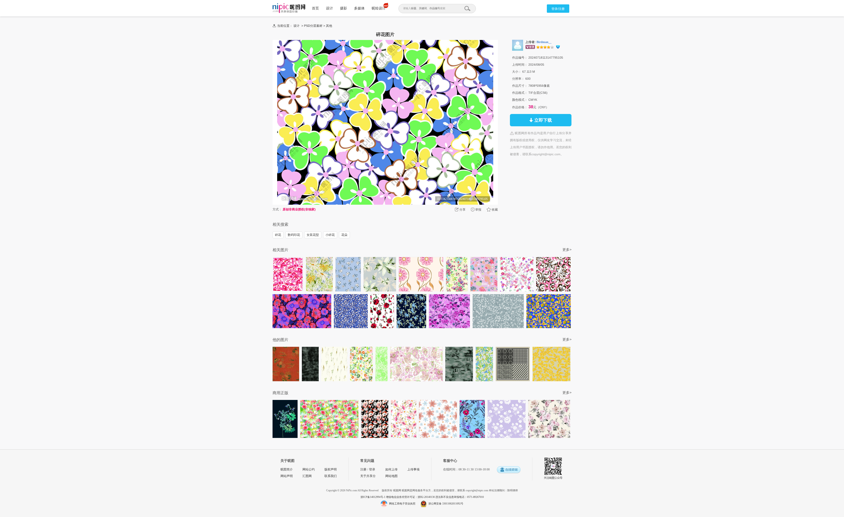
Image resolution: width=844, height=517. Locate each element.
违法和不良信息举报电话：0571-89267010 (459, 497)
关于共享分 (368, 476)
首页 (315, 8)
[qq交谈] (508, 470)
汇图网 (307, 476)
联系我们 (330, 476)
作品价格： (520, 107)
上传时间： (520, 64)
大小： (516, 71)
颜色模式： (520, 99)
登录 (372, 469)
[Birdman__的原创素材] (517, 45)
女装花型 (313, 235)
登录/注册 (558, 9)
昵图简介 (286, 469)
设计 (329, 8)
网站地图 (391, 476)
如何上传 (391, 469)
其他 (329, 25)
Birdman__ (544, 42)
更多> (566, 249)
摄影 (343, 8)
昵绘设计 (379, 8)
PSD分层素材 (313, 25)
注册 (363, 469)
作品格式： (520, 92)
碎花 (278, 235)
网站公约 (308, 469)
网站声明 (286, 476)
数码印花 (294, 235)
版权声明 (330, 469)
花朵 (344, 235)
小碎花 (330, 235)
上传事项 (413, 469)
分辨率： (518, 78)
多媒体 (359, 8)
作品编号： (520, 57)
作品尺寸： (520, 85)
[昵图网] (289, 8)
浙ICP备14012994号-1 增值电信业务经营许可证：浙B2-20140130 (397, 497)
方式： (277, 209)
